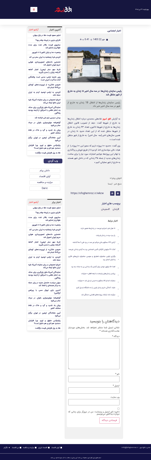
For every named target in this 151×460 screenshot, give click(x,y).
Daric (45, 188)
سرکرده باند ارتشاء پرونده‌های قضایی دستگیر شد (100, 294)
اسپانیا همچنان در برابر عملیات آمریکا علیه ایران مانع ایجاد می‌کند (44, 101)
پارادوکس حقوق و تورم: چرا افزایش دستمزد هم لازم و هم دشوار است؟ (44, 147)
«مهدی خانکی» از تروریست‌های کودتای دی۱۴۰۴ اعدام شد (44, 86)
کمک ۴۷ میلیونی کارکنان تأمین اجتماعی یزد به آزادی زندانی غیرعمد (93, 249)
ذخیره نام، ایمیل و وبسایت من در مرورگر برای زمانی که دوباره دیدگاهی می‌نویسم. (94, 413)
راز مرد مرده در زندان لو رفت (107, 235)
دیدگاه (115, 336)
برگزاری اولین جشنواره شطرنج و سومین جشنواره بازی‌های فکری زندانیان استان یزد (93, 258)
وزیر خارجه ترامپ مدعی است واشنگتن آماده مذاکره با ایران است (44, 79)
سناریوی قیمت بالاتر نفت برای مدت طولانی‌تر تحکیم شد (44, 46)
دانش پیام (45, 171)
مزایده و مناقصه (44, 182)
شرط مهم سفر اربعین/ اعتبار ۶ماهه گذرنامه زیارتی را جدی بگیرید (44, 71)
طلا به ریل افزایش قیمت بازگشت (47, 153)
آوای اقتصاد (44, 177)
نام (117, 374)
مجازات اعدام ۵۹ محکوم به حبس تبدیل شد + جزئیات (98, 280)
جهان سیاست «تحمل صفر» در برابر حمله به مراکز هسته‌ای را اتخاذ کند (44, 284)
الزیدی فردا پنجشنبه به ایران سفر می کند (44, 57)
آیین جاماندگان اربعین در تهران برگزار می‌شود (44, 139)
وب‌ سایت (115, 397)
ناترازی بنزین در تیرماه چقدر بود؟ (48, 40)
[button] (118, 193)
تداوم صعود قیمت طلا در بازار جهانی (46, 35)
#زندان (116, 209)
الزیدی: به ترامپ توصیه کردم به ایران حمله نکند (44, 94)
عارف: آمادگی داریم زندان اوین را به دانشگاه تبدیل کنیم (97, 287)
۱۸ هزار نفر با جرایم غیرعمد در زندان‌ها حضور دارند (100, 228)
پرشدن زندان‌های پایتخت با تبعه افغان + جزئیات (100, 273)
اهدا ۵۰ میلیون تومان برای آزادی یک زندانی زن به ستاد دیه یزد (95, 266)
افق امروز (107, 119)
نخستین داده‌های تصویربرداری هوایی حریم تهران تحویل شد (44, 63)
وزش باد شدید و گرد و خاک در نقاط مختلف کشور (44, 132)
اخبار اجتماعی (114, 31)
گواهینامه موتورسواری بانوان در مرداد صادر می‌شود (44, 124)
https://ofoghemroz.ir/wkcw (87, 193)
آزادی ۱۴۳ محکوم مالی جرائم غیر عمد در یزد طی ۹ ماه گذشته (96, 242)
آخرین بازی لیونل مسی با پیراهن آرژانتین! (44, 292)
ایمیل (116, 386)
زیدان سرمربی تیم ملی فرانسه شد (47, 117)
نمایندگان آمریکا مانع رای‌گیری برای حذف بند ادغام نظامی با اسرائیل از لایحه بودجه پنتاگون (44, 110)
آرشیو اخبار (33, 30)
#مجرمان (105, 209)
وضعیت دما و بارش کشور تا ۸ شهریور (46, 52)
